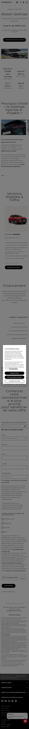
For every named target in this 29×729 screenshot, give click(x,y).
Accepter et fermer (14, 373)
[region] (14, 364)
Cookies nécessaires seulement (14, 377)
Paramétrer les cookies (14, 381)
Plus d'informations (13, 368)
